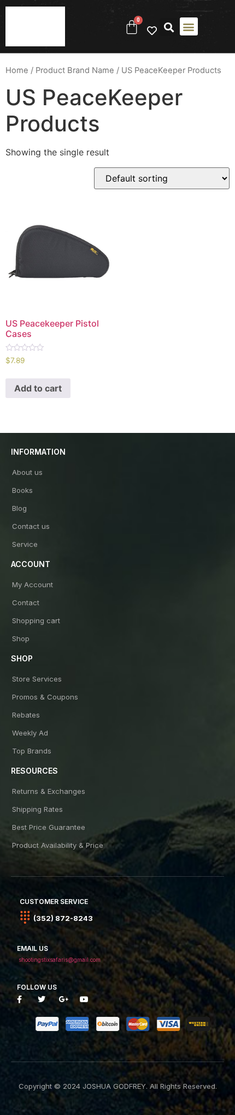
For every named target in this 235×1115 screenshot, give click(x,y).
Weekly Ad (30, 732)
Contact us (31, 526)
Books (22, 490)
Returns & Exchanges (48, 791)
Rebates (26, 714)
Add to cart (38, 388)
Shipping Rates (37, 809)
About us (27, 472)
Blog (19, 508)
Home (16, 70)
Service (25, 544)
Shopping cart (36, 620)
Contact (25, 602)
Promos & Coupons (45, 696)
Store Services (37, 678)
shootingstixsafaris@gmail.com (60, 959)
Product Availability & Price (57, 845)
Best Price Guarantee (48, 827)
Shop (21, 638)
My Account (32, 584)
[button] (169, 27)
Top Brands (31, 750)
